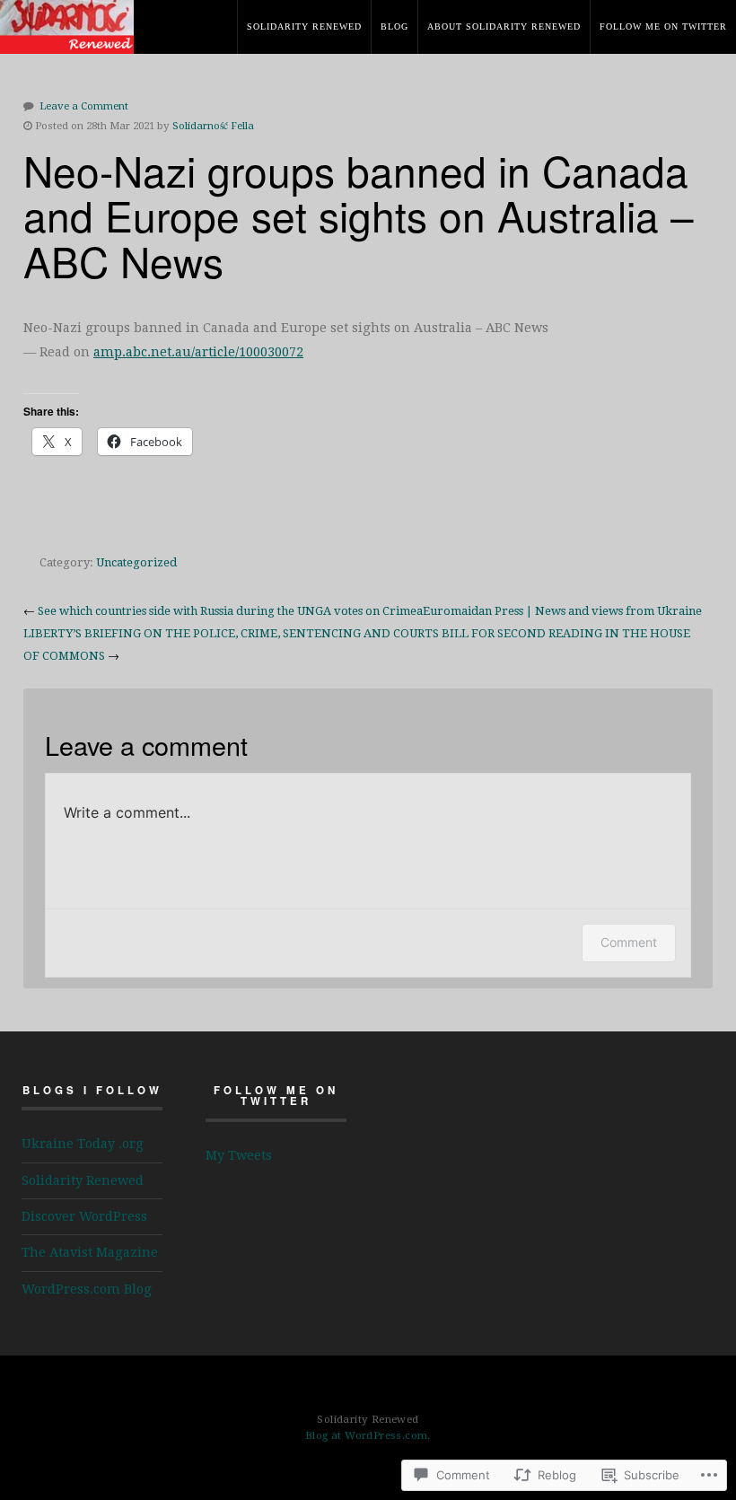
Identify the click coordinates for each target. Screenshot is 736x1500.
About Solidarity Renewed (504, 26)
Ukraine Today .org (83, 1143)
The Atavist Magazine (90, 1252)
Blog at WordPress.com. (368, 1435)
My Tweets (239, 1155)
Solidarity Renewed (304, 26)
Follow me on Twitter (663, 26)
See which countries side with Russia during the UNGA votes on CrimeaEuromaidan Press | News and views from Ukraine (370, 611)
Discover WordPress (84, 1216)
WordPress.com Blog (87, 1289)
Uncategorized (136, 562)
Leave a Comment (83, 106)
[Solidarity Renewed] (71, 40)
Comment (628, 942)
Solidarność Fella (213, 125)
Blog (394, 26)
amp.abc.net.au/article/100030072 (198, 352)
